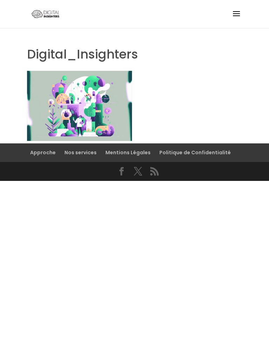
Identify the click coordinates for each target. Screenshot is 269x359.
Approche (43, 152)
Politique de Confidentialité (195, 152)
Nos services (80, 152)
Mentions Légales (128, 152)
